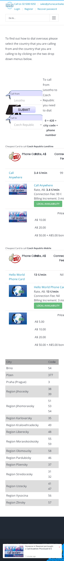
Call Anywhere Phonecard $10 (39, 548)
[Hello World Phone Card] (18, 287)
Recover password (47, 9)
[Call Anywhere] (18, 185)
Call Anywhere (43, 185)
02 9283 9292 (29, 4)
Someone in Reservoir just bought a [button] (39, 547)
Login (17, 9)
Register (29, 9)
